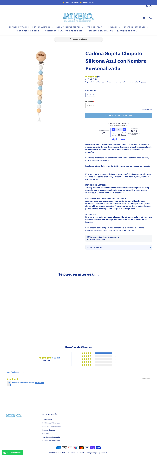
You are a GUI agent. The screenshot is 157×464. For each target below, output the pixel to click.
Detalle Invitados (19, 27)
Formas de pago (48, 430)
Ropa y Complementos (69, 27)
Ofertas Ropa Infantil (101, 31)
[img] (12, 379)
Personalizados (42, 27)
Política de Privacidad (51, 423)
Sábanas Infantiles (135, 27)
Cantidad (91, 90)
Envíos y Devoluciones (51, 426)
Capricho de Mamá (127, 31)
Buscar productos (79, 39)
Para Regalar (95, 27)
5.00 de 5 (56, 358)
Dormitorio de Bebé (28, 31)
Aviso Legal (47, 419)
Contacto (46, 434)
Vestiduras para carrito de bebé (64, 31)
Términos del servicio (51, 437)
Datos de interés (94, 247)
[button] (91, 77)
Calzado (113, 27)
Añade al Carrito (22, 315)
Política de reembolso (51, 441)
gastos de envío (111, 82)
